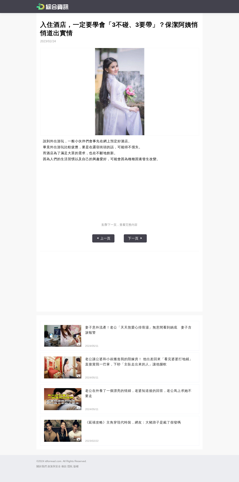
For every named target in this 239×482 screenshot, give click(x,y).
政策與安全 (54, 466)
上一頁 (104, 238)
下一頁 (134, 238)
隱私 (70, 466)
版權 (76, 466)
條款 (64, 466)
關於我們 (41, 466)
